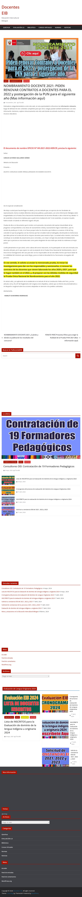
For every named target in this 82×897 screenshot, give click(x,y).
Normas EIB (25, 717)
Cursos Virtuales (45, 27)
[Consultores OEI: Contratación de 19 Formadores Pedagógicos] (41, 438)
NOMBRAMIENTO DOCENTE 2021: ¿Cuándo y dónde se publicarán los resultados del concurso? (21, 338)
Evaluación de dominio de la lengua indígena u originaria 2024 (21, 608)
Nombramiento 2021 (16, 81)
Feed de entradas (7, 658)
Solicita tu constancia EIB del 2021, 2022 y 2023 (32, 509)
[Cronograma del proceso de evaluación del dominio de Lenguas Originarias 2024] (8, 490)
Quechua (6, 27)
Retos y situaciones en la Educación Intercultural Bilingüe (20, 611)
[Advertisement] (41, 131)
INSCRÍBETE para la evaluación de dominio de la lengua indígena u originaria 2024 (44, 499)
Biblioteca (31, 27)
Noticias (67, 27)
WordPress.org (6, 665)
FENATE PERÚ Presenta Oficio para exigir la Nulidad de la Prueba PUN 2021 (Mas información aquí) (61, 338)
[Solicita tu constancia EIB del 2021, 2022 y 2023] (8, 511)
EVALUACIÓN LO (18, 27)
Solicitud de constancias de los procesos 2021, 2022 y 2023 (21, 605)
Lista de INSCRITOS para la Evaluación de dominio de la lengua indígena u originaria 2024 (46, 479)
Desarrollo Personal (10, 462)
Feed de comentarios (8, 661)
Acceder (4, 655)
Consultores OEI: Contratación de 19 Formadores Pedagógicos (38, 466)
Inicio (6, 81)
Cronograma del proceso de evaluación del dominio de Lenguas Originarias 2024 (43, 489)
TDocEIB (21, 102)
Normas (58, 27)
